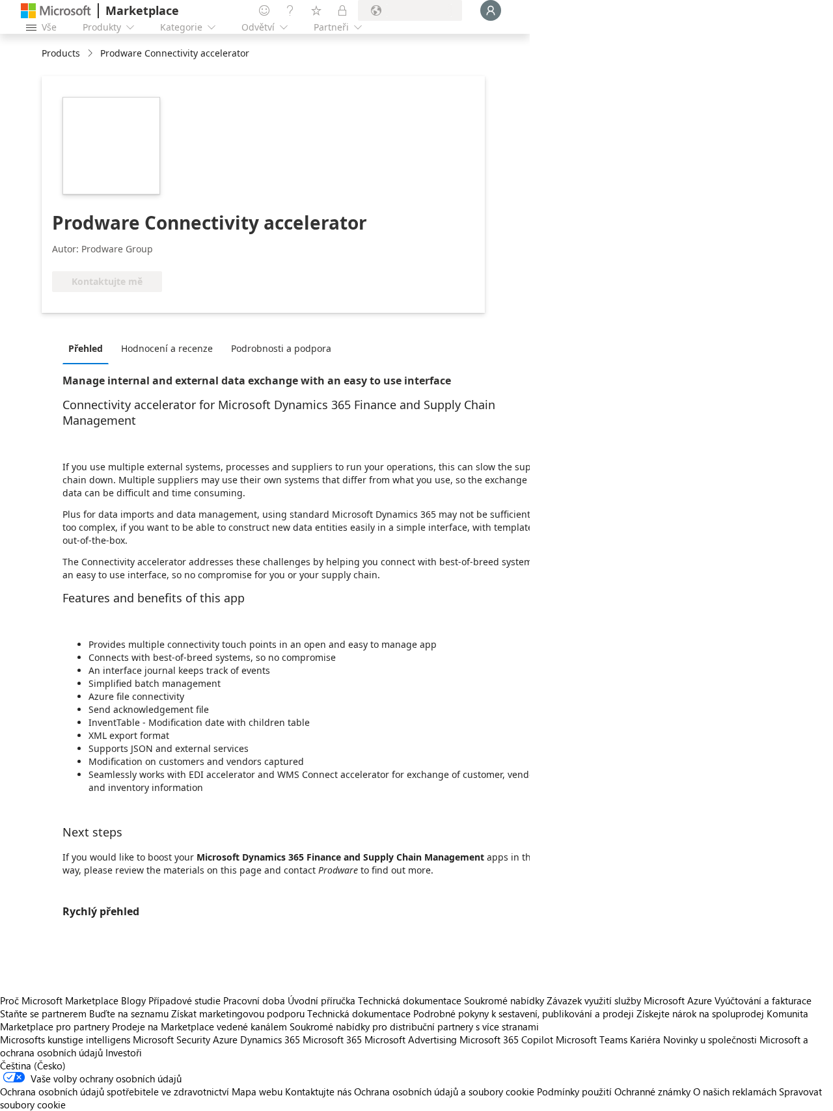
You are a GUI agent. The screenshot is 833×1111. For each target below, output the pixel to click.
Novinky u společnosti (710, 1039)
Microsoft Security (171, 1039)
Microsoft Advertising (410, 1039)
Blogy (133, 1000)
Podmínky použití (574, 1091)
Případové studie (184, 1000)
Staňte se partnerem (43, 1013)
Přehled (85, 348)
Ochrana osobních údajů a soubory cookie (444, 1091)
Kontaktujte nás (318, 1091)
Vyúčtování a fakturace (763, 1000)
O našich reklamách (734, 1091)
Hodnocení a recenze (167, 348)
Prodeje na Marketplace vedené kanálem (199, 1026)
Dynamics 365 (270, 1039)
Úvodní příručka (321, 1000)
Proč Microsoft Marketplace (59, 1000)
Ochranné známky (652, 1091)
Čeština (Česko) (33, 1065)
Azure (225, 1039)
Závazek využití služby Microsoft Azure (631, 1000)
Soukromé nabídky (504, 1000)
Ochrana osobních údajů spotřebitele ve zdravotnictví (114, 1091)
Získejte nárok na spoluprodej (700, 1013)
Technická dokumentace (409, 1000)
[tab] (88, 348)
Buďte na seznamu (129, 1013)
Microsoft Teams (591, 1039)
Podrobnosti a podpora (281, 348)
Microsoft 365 (332, 1039)
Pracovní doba (254, 1000)
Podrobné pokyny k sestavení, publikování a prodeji (523, 1013)
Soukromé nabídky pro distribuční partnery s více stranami (414, 1026)
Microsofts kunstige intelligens (65, 1039)
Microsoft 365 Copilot (506, 1039)
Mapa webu (257, 1091)
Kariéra (645, 1039)
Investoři (123, 1052)
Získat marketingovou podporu (238, 1013)
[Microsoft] (56, 10)
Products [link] (61, 53)
